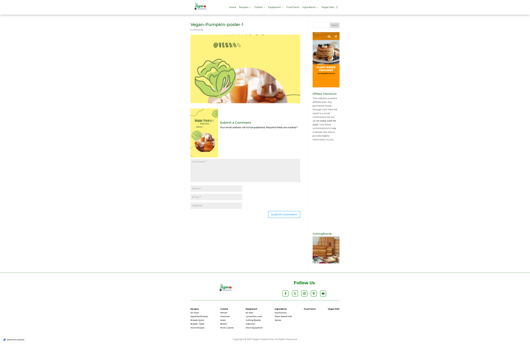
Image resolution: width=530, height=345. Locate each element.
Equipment (274, 7)
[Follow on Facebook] (286, 293)
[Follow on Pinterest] (314, 293)
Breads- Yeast (197, 324)
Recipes (243, 7)
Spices (278, 320)
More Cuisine (227, 328)
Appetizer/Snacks (199, 316)
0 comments (196, 30)
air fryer (249, 312)
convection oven (254, 316)
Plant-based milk (283, 316)
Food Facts (293, 7)
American (225, 316)
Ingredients (309, 7)
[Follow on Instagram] (304, 293)
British (223, 324)
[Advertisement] (326, 187)
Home (232, 7)
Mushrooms (281, 312)
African (223, 312)
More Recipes (197, 328)
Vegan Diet (327, 7)
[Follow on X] (295, 293)
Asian (223, 320)
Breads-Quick (197, 320)
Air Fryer (194, 312)
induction (250, 324)
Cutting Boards (253, 320)
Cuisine (258, 7)
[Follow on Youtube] (323, 293)
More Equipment (254, 328)
